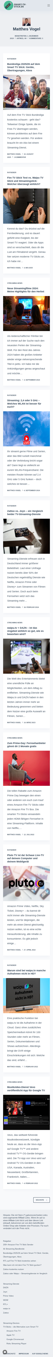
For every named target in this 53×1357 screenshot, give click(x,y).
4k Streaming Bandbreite (13, 1249)
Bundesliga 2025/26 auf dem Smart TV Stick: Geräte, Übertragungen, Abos (23, 67)
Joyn (5, 1292)
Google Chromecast (15, 1339)
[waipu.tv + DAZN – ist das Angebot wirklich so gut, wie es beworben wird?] (26, 656)
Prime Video (8, 1296)
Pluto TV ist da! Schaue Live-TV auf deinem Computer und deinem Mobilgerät (25, 858)
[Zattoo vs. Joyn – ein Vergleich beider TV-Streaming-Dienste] (26, 536)
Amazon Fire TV (14, 1331)
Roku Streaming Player (16, 1343)
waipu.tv (6, 1308)
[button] (5, 1352)
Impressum (24, 1354)
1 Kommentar (20, 157)
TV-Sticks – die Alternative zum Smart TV (20, 1327)
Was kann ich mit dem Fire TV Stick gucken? (22, 1265)
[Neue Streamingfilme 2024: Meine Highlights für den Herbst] (26, 313)
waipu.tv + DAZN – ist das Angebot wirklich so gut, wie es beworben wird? (25, 631)
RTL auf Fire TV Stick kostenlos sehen (19, 1261)
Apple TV (10, 1335)
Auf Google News (40, 1354)
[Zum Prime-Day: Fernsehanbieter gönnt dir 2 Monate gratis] (26, 768)
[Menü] (48, 5)
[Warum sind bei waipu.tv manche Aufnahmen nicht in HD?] (26, 995)
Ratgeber (11, 59)
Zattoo (6, 1313)
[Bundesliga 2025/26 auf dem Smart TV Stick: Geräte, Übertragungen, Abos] (26, 92)
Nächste (40, 1200)
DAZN (5, 1287)
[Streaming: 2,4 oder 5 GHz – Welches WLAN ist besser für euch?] (26, 428)
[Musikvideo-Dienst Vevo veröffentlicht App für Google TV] (26, 1112)
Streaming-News (14, 283)
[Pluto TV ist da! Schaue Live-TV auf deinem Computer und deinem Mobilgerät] (26, 883)
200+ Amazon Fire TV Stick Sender (18, 1244)
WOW (5, 1300)
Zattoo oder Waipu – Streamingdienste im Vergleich (25, 1273)
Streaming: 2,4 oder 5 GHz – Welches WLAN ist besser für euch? (24, 403)
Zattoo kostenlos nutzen (13, 1269)
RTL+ (5, 1304)
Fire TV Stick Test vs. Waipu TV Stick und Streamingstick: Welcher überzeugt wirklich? (25, 180)
